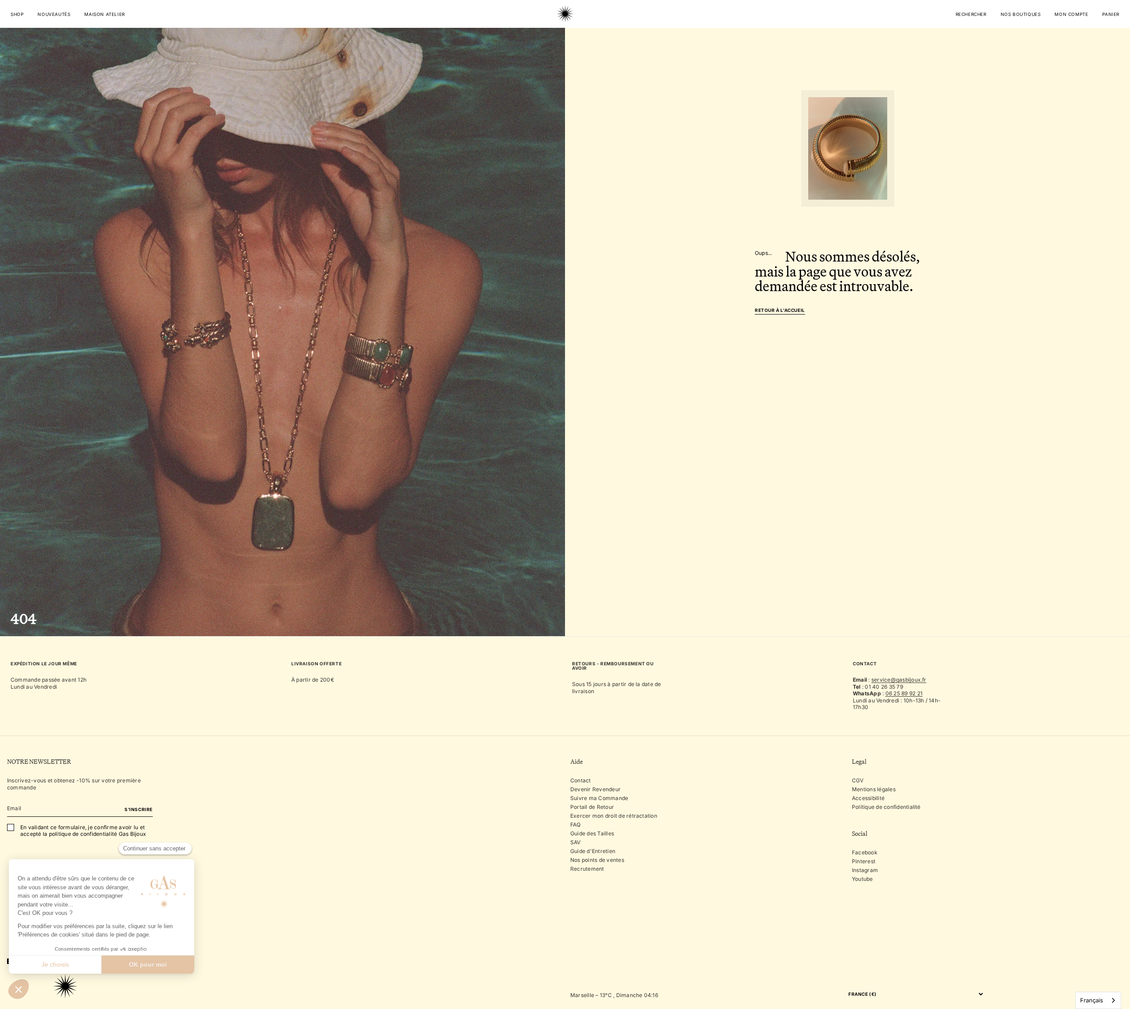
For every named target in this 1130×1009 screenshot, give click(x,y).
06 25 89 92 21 (904, 693)
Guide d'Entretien (592, 851)
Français (1091, 1000)
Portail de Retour (592, 807)
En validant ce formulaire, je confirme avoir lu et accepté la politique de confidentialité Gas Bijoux (83, 831)
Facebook (865, 852)
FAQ (575, 824)
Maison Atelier (104, 14)
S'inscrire (138, 809)
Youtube (862, 879)
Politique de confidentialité (886, 807)
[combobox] (1098, 1000)
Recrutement (587, 868)
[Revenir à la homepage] (565, 41)
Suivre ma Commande (599, 798)
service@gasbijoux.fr (899, 679)
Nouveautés (54, 14)
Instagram (865, 870)
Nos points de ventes (597, 860)
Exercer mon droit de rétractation (613, 815)
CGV (858, 780)
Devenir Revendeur (595, 789)
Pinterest (863, 861)
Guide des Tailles (592, 833)
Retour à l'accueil (780, 310)
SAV (575, 842)
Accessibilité (868, 798)
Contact (580, 780)
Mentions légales (874, 789)
